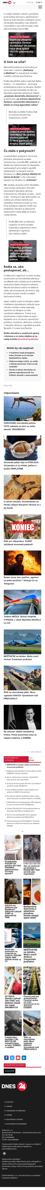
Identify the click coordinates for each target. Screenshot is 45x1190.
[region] (14, 3)
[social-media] (4, 1154)
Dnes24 (21, 339)
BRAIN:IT (14, 1178)
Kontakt (10, 1102)
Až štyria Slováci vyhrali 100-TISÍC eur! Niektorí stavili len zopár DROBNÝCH (24, 784)
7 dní (30, 758)
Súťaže (9, 1115)
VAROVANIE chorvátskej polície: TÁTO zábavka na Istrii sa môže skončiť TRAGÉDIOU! (24, 803)
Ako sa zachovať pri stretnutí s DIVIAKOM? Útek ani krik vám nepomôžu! (22, 778)
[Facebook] (6, 1058)
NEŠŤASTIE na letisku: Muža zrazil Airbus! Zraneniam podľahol (23, 766)
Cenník (9, 1106)
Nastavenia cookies (14, 1119)
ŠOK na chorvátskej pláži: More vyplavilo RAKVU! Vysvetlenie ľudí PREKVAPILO (22, 816)
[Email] (18, 1058)
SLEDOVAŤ (9, 1071)
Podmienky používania (16, 1111)
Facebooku (32, 339)
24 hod (31, 760)
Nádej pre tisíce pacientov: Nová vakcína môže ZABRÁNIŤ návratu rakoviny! (24, 772)
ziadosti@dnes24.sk (9, 1149)
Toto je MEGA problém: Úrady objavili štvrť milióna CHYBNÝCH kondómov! (22, 791)
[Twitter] (12, 1058)
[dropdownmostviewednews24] (22, 832)
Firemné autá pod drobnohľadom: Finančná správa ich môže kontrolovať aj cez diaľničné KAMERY (23, 823)
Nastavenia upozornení (16, 1124)
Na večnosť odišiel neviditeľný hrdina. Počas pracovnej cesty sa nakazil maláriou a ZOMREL (24, 797)
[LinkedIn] (24, 1058)
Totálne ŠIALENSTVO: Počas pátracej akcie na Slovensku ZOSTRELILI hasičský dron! (23, 809)
